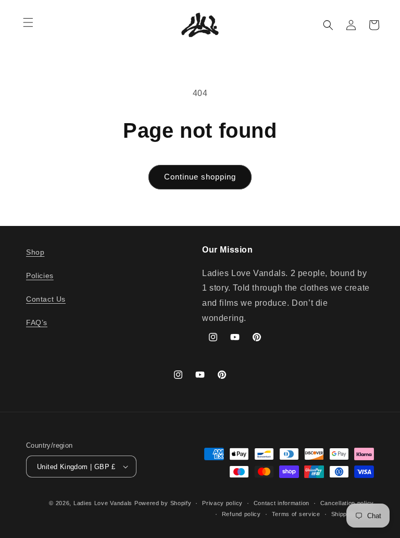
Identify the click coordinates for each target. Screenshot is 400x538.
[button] (28, 22)
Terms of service (296, 514)
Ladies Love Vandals (102, 503)
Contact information (281, 503)
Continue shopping (200, 176)
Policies (40, 275)
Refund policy (241, 514)
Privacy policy (222, 503)
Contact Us (46, 299)
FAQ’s (36, 322)
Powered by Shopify (163, 503)
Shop (35, 252)
